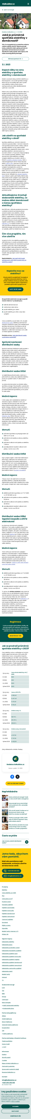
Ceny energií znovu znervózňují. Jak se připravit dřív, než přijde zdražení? (18, 805)
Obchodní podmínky (8, 1066)
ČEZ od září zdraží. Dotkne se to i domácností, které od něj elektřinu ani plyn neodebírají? (19, 812)
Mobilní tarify (6, 974)
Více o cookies (15, 1101)
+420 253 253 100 (8, 1083)
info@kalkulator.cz (9, 1080)
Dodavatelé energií (8, 985)
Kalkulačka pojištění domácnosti (12, 962)
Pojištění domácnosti (8, 913)
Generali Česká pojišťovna (10, 1025)
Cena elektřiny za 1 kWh (9, 893)
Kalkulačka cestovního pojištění (11, 968)
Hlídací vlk (5, 934)
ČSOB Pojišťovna (7, 1019)
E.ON (3, 988)
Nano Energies (6, 1002)
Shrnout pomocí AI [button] (14, 59)
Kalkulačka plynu (7, 945)
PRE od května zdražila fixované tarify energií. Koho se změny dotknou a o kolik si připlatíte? (18, 826)
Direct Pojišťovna (7, 1022)
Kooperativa (6, 1028)
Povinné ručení (6, 902)
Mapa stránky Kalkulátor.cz (10, 1063)
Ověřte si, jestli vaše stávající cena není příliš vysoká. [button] (15, 563)
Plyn (3, 896)
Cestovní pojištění (7, 919)
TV (3, 980)
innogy (4, 996)
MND (3, 993)
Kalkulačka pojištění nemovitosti (12, 965)
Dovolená (5, 922)
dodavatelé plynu (8, 1008)
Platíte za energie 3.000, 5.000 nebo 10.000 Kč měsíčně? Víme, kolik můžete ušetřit (18, 819)
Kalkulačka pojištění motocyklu (11, 956)
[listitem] (15, 842)
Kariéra (4, 1054)
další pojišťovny (8, 1034)
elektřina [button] (12, 534)
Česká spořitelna (7, 1041)
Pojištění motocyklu (8, 910)
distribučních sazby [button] (7, 323)
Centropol (5, 999)
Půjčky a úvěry (6, 925)
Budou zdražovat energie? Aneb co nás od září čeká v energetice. (19, 798)
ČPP (3, 1031)
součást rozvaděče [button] (19, 470)
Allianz (4, 1016)
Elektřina (4, 890)
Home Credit (6, 1044)
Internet (4, 977)
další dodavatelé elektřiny (11, 1005)
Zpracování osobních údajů (10, 1069)
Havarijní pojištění (7, 905)
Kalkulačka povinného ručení (11, 948)
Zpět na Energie (9, 9)
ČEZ (3, 991)
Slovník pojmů (6, 1057)
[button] (28, 3)
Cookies (4, 1060)
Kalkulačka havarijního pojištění (11, 951)
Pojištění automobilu (8, 908)
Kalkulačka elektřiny (8, 942)
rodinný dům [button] (9, 163)
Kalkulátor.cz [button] (5, 223)
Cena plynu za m (7, 899)
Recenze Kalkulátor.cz (8, 1072)
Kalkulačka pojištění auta (9, 953)
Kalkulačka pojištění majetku (10, 959)
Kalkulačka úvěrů (7, 971)
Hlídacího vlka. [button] (6, 416)
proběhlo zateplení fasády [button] (14, 160)
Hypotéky (5, 928)
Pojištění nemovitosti (8, 916)
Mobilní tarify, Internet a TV (10, 931)
